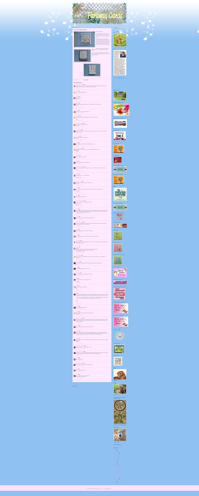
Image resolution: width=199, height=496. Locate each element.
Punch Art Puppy (118, 476)
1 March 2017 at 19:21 (79, 93)
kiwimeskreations (79, 148)
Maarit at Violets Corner (80, 200)
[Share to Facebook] (87, 79)
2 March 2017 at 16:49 (79, 206)
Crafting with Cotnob (82, 105)
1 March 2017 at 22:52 (79, 139)
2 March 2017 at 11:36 (79, 178)
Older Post (108, 384)
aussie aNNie (78, 240)
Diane (77, 311)
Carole (77, 110)
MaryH (77, 209)
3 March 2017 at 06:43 (79, 252)
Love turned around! (118, 474)
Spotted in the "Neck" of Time (120, 473)
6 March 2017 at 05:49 (79, 335)
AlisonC (77, 306)
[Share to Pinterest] (88, 79)
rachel (77, 229)
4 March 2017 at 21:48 (79, 315)
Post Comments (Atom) (81, 386)
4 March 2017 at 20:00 (79, 308)
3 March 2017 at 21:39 (79, 269)
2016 (115, 481)
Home (92, 384)
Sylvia (77, 187)
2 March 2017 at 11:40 (79, 192)
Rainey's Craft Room (79, 123)
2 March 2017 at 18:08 (79, 226)
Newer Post (75, 384)
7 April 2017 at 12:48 (79, 377)
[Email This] (84, 79)
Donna (77, 357)
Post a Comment (77, 379)
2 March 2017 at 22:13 (79, 237)
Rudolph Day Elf (117, 466)
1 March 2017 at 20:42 (79, 112)
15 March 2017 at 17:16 (79, 371)
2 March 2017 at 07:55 (79, 163)
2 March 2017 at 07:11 (79, 152)
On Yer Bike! (117, 470)
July (116, 459)
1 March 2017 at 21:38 (79, 126)
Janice (77, 338)
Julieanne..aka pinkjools (80, 345)
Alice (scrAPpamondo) (79, 84)
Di (76, 293)
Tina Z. (77, 195)
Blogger (110, 488)
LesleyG (77, 325)
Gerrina (77, 216)
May (116, 462)
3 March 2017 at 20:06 (79, 264)
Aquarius (77, 155)
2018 (115, 449)
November (117, 453)
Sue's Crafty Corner (79, 166)
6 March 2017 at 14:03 (79, 348)
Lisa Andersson (78, 255)
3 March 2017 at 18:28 (79, 258)
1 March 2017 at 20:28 (79, 107)
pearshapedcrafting (79, 363)
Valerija (77, 96)
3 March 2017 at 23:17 (79, 282)
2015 (115, 482)
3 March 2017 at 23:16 (79, 275)
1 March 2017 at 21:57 (79, 133)
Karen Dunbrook (79, 181)
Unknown (77, 136)
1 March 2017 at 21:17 (79, 120)
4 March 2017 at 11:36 (79, 303)
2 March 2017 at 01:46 (79, 145)
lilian (76, 285)
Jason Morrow (102, 488)
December (117, 452)
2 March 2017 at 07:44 (79, 158)
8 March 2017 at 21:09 (79, 360)
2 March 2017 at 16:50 (79, 213)
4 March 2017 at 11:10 (79, 290)
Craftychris (78, 272)
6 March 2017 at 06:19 (79, 342)
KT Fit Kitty (77, 261)
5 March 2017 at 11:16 (79, 322)
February (117, 478)
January (116, 479)
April (116, 463)
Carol (77, 267)
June (116, 460)
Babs (77, 278)
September (117, 456)
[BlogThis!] (85, 79)
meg (76, 161)
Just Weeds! (117, 467)
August (116, 457)
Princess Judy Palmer (79, 351)
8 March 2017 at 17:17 (79, 354)
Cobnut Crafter (78, 129)
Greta (77, 142)
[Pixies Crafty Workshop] (120, 219)
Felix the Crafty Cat (79, 318)
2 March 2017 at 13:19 (79, 197)
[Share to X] (86, 79)
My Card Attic (78, 225)
